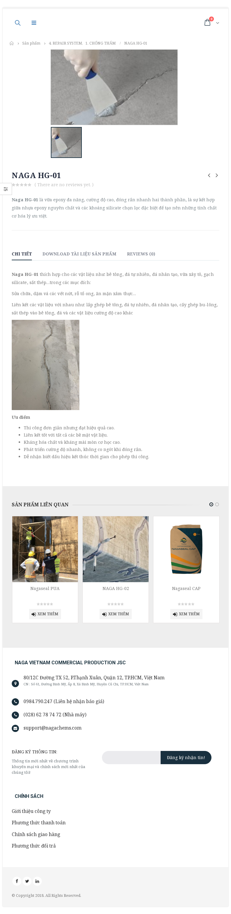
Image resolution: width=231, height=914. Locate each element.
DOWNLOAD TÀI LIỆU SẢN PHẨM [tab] (79, 254)
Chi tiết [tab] (22, 254)
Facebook (16, 881)
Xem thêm (48, 613)
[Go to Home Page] (12, 43)
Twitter (27, 881)
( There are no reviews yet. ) (64, 184)
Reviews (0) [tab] (141, 254)
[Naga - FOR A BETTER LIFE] (104, 22)
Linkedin (37, 881)
